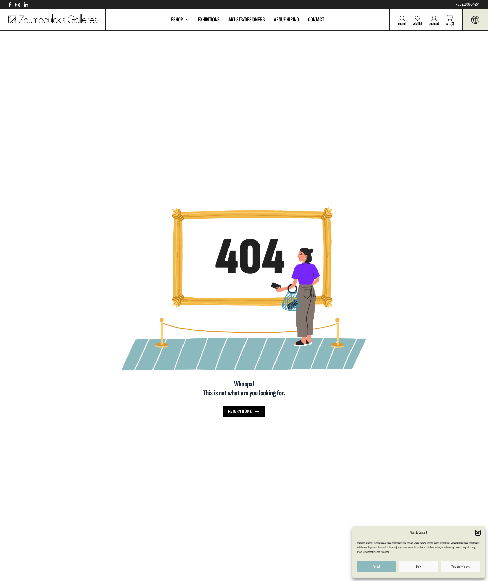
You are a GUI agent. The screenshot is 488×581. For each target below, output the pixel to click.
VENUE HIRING (286, 19)
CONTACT (316, 19)
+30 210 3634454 (467, 4)
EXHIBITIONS (209, 19)
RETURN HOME (240, 411)
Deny (418, 566)
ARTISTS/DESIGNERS (246, 19)
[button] (477, 532)
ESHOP (177, 19)
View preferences (460, 566)
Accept (376, 566)
